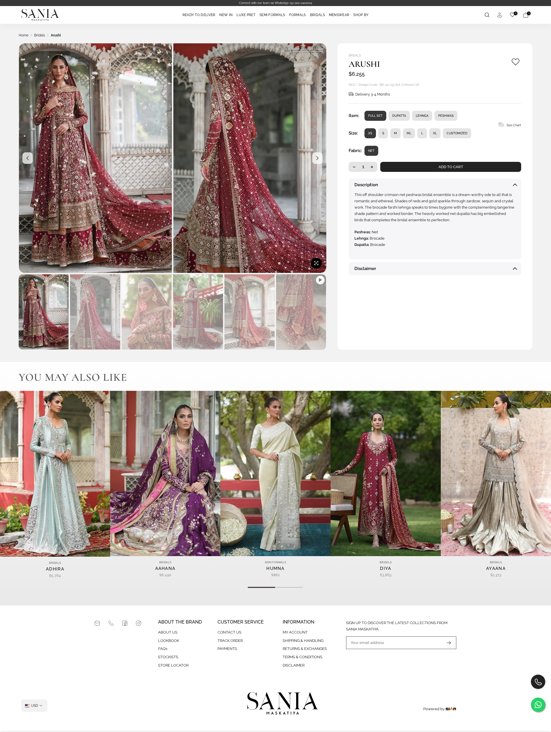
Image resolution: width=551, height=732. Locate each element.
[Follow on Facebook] (124, 623)
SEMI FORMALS (272, 15)
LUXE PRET (245, 15)
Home (23, 35)
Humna (275, 568)
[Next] (317, 158)
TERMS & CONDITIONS (302, 657)
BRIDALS (317, 15)
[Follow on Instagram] (138, 623)
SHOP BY (360, 15)
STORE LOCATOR (173, 665)
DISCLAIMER (293, 665)
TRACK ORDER (230, 640)
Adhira (55, 569)
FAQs (162, 648)
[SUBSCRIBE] (446, 643)
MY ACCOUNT (295, 632)
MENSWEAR (339, 15)
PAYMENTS (227, 648)
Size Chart (514, 125)
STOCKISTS (168, 657)
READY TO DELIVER (199, 15)
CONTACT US (229, 632)
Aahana (165, 568)
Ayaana (496, 568)
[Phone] (111, 623)
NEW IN (225, 15)
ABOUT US (167, 632)
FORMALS (297, 15)
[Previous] (27, 158)
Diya (385, 568)
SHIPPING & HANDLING (303, 640)
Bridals (39, 35)
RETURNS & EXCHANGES (305, 648)
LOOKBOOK (168, 640)
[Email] (97, 623)
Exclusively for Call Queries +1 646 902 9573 (275, 3)
